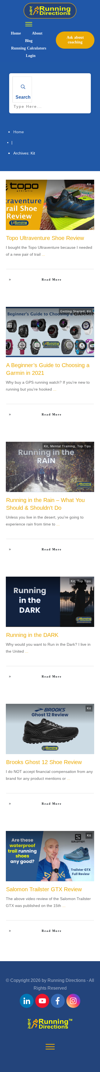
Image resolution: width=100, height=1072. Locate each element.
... (43, 254)
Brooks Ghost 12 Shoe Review (44, 762)
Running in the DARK (32, 635)
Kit (89, 184)
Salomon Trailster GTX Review (44, 889)
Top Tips (84, 446)
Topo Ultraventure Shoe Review (45, 238)
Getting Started (72, 311)
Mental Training (62, 446)
